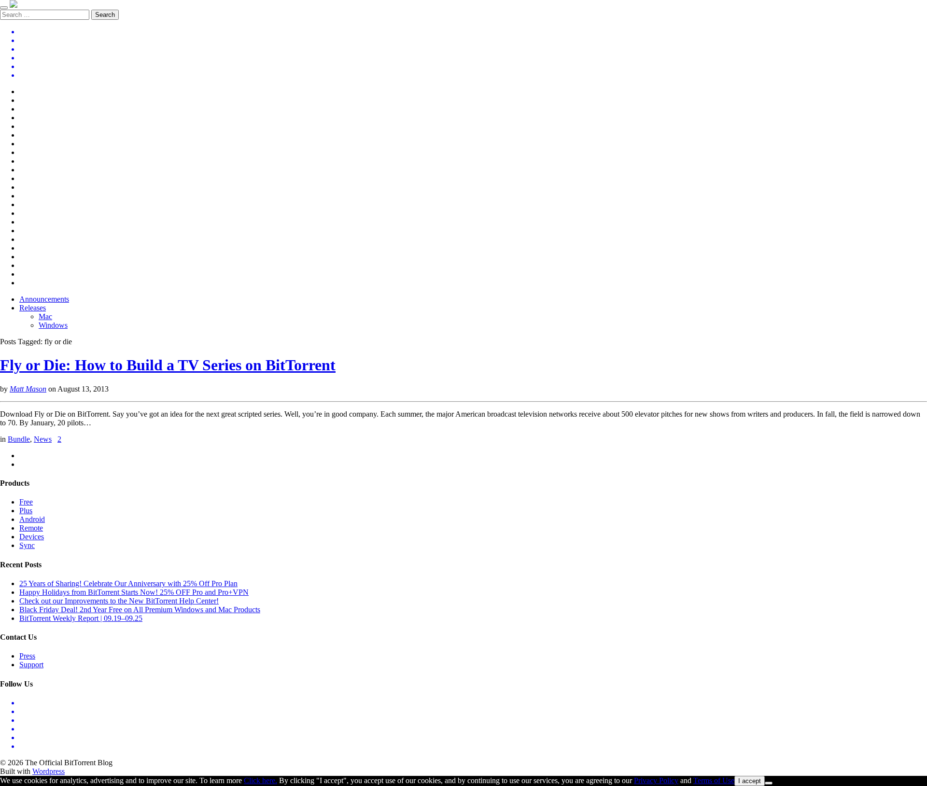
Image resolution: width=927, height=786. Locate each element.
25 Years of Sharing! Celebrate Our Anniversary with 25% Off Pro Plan (128, 583)
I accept (749, 781)
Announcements (44, 299)
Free (26, 502)
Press (27, 656)
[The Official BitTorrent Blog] (13, 5)
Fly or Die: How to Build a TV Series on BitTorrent (168, 365)
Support (31, 664)
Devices (31, 537)
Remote (31, 528)
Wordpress (48, 771)
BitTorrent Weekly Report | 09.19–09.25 (80, 618)
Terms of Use (713, 780)
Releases (32, 308)
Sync (27, 545)
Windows (53, 325)
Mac (45, 316)
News (43, 439)
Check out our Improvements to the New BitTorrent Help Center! (119, 601)
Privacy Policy (656, 780)
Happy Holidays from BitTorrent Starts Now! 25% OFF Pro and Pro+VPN (134, 592)
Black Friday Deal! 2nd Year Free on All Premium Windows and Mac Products (139, 609)
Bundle (19, 439)
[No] (768, 783)
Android (32, 519)
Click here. (260, 780)
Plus (25, 510)
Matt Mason (28, 389)
